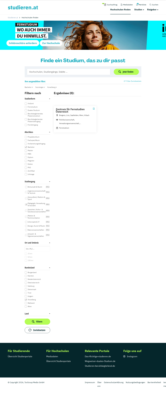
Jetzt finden (128, 71)
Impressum (90, 382)
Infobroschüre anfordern (23, 43)
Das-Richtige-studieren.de (98, 356)
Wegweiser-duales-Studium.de (100, 361)
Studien (138, 9)
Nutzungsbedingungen (135, 382)
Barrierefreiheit (154, 382)
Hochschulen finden (120, 9)
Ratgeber (152, 9)
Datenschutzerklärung (113, 382)
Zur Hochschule (51, 43)
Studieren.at (13, 17)
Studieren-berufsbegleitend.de (100, 365)
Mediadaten (52, 356)
